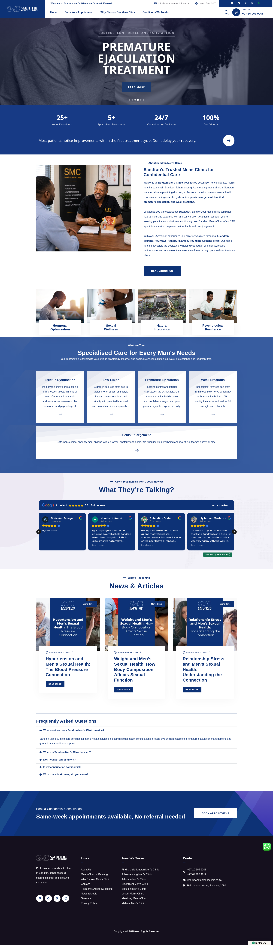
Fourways (161, 240)
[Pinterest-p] (245, 3)
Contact (85, 884)
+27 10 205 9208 (253, 13)
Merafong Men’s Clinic (134, 898)
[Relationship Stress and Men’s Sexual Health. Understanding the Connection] (205, 624)
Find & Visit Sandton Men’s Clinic (140, 869)
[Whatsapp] (258, 3)
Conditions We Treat (155, 12)
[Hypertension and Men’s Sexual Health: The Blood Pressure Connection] (68, 624)
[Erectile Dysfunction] (60, 414)
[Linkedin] (232, 3)
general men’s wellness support (57, 743)
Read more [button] (48, 545)
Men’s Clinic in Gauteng (94, 874)
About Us (86, 869)
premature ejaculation (157, 202)
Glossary (86, 898)
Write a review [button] (220, 505)
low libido (219, 197)
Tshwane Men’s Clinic (134, 879)
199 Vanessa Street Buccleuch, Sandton (178, 211)
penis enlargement (201, 197)
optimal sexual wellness (186, 250)
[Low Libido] (111, 414)
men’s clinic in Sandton (221, 187)
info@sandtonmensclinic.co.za (173, 3)
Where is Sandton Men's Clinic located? (67, 752)
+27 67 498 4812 (196, 874)
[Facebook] (239, 3)
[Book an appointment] (228, 140)
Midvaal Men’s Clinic (133, 903)
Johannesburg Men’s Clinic (137, 874)
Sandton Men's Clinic (59, 652)
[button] (234, 531)
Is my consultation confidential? (62, 767)
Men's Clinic (88, 604)
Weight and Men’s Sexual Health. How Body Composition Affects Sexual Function (134, 669)
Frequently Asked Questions (96, 889)
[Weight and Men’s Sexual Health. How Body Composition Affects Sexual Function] (136, 624)
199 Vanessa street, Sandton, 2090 (206, 885)
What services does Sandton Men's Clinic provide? (73, 730)
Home (53, 12)
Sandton (223, 236)
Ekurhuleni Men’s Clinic (135, 884)
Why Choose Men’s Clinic (95, 879)
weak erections (185, 202)
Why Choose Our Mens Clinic (118, 12)
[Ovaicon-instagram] (252, 3)
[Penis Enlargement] (136, 450)
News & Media (89, 893)
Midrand (148, 240)
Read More (136, 90)
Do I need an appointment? (59, 759)
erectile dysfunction (177, 197)
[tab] (129, 100)
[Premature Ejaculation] (162, 414)
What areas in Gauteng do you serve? (65, 774)
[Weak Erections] (213, 414)
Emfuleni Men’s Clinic (134, 889)
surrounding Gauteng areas (203, 240)
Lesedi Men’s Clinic (133, 893)
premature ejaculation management (206, 738)
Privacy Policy (89, 903)
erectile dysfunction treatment (168, 738)
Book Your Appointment (78, 12)
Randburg (174, 240)
